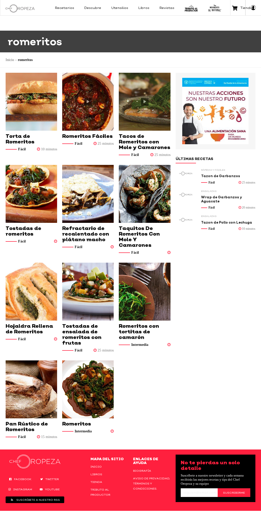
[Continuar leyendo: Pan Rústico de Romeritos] (31, 389)
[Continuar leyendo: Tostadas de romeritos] (31, 194)
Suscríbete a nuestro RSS (38, 499)
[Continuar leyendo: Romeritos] (88, 389)
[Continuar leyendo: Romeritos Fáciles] (88, 102)
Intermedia (139, 345)
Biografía (142, 470)
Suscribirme (234, 492)
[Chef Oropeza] (20, 7)
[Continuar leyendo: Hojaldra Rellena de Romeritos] (31, 292)
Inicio (10, 60)
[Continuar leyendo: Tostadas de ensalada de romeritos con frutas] (88, 292)
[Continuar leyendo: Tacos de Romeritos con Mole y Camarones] (144, 102)
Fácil (22, 149)
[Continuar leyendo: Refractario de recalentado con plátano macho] (88, 194)
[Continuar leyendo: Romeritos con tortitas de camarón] (144, 292)
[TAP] (191, 7)
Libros (96, 474)
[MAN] (215, 7)
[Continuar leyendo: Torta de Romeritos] (31, 102)
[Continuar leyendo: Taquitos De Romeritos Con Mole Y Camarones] (144, 194)
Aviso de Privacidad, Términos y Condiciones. (151, 483)
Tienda (96, 482)
